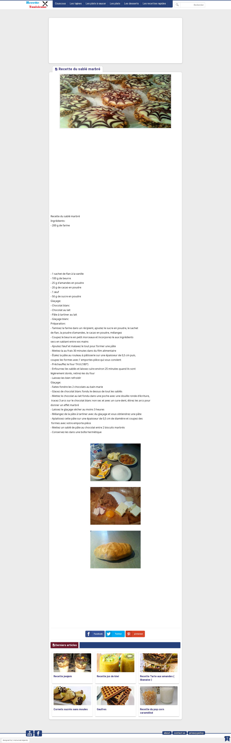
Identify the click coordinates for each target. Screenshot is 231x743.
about (167, 733)
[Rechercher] (177, 5)
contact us (179, 733)
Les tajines (76, 3)
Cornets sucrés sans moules (71, 709)
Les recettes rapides (154, 3)
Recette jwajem (63, 676)
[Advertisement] (116, 41)
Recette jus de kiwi (108, 676)
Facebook (98, 633)
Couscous (60, 3)
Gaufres (101, 709)
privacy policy (196, 733)
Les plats (115, 3)
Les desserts (131, 3)
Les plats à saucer (96, 3)
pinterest (138, 633)
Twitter (118, 633)
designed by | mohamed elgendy (15, 740)
